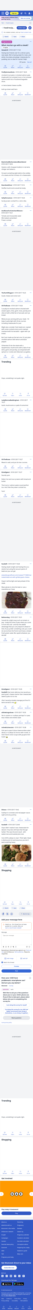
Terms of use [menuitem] (17, 1298)
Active (20, 395)
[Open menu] (3, 13)
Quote (5, 67)
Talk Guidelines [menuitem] (24, 1300)
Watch (6, 36)
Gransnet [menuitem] (4, 1247)
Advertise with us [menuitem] (6, 1225)
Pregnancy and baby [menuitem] (7, 1257)
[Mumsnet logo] (7, 13)
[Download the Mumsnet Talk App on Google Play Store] (18, 1283)
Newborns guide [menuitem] (22, 1251)
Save (15, 36)
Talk (2, 23)
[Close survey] (30, 978)
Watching (10, 1308)
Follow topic (22, 28)
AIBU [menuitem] (2, 1251)
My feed (5, 395)
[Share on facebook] (3, 914)
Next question (16, 1018)
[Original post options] (31, 41)
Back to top (26, 914)
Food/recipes (10, 23)
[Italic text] (11, 947)
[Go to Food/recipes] (2, 27)
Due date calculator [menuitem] (23, 1241)
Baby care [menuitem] (20, 1254)
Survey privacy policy (6, 1022)
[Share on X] (7, 914)
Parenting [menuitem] (20, 1222)
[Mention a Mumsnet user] (27, 947)
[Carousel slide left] (2, 1194)
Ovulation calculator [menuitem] (23, 1238)
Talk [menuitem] (2, 1254)
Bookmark (28, 94)
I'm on (28, 395)
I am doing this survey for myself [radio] (16, 1005)
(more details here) (10, 1296)
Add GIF (25, 958)
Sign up (14, 13)
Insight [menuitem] (3, 1235)
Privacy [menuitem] (25, 1298)
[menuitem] (2, 1276)
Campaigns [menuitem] (4, 1238)
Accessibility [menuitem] (15, 1300)
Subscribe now (9, 1268)
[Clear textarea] (16, 947)
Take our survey (25, 18)
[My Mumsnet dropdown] (30, 13)
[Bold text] (3, 947)
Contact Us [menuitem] (9, 1298)
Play (16, 1213)
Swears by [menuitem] (20, 1231)
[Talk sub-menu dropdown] (30, 23)
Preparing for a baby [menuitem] (23, 1247)
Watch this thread (9, 962)
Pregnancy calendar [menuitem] (23, 1235)
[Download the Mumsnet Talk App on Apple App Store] (6, 1284)
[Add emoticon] (29, 947)
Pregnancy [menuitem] (20, 1225)
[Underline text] (6, 947)
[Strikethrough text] (8, 947)
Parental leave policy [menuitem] (7, 1244)
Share (23, 36)
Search (29, 1308)
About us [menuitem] (4, 1222)
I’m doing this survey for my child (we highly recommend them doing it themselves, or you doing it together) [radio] (16, 1011)
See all (29, 62)
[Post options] (31, 72)
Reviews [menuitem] (19, 1228)
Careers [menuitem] (3, 1241)
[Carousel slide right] (31, 1194)
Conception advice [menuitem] (22, 1244)
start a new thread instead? (13, 928)
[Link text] (13, 947)
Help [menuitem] (2, 1298)
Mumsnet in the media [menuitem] (8, 1228)
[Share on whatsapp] (11, 914)
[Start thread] (21, 13)
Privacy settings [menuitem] (5, 1300)
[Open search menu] (25, 13)
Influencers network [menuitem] (7, 1231)
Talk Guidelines (18, 952)
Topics (12, 395)
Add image (10, 958)
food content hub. (26, 32)
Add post (20, 67)
